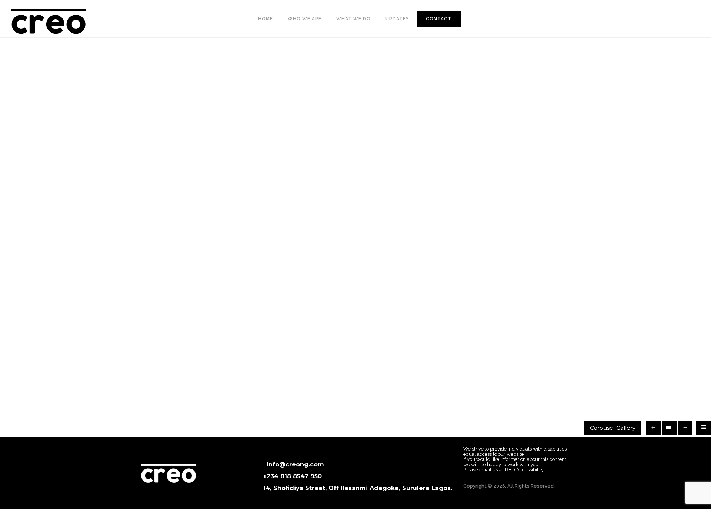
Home (265, 18)
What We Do (353, 18)
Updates (397, 18)
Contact (438, 18)
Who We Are (304, 18)
